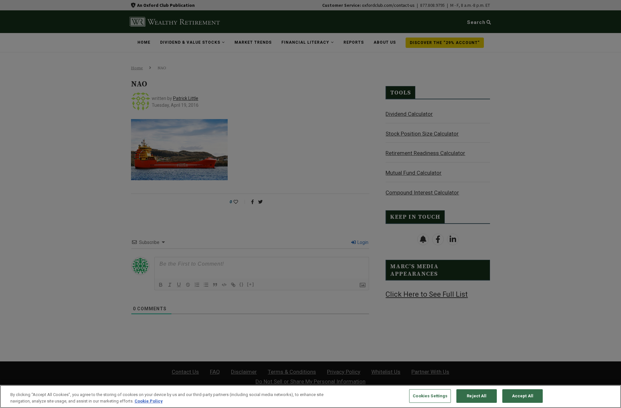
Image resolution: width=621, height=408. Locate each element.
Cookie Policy (149, 401)
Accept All (522, 395)
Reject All (476, 395)
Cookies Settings (430, 395)
